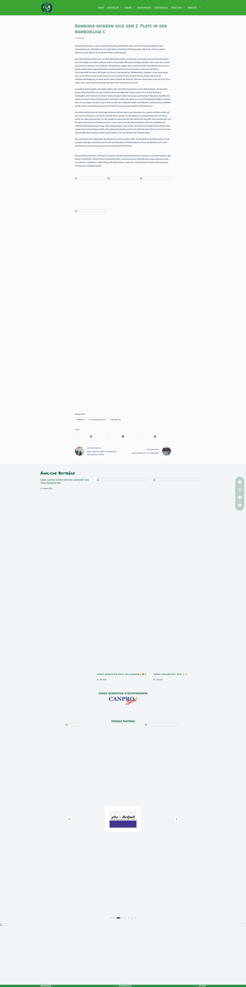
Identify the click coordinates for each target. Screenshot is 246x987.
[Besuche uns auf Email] (240, 505)
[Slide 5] (125, 918)
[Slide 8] (135, 918)
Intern (202, 986)
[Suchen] (205, 8)
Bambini (80, 419)
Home (101, 8)
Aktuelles (113, 8)
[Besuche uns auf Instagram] (240, 490)
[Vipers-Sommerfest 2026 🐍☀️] (179, 574)
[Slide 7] (132, 918)
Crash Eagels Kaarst (97, 419)
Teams (128, 8)
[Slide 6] (129, 918)
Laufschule (161, 8)
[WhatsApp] (155, 436)
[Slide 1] (110, 918)
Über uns (176, 8)
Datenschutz (125, 986)
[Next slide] (176, 819)
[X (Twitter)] (123, 436)
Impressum (45, 986)
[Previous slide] (69, 819)
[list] (123, 819)
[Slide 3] (118, 918)
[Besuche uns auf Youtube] (240, 497)
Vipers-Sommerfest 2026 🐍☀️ (170, 674)
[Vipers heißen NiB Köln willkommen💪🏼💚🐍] (123, 574)
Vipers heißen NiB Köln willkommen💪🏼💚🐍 (122, 674)
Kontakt (192, 8)
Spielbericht (115, 419)
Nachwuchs (144, 8)
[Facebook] (91, 436)
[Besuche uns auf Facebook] (240, 482)
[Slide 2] (113, 918)
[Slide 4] (122, 918)
